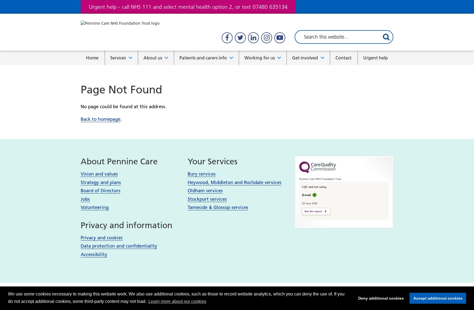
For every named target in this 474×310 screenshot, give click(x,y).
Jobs (85, 199)
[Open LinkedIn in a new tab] (253, 37)
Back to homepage (100, 119)
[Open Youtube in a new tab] (279, 37)
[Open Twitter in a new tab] (240, 37)
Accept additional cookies (436, 298)
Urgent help (375, 58)
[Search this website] (386, 37)
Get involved (305, 58)
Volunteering (95, 207)
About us (152, 58)
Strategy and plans (101, 182)
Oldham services (205, 190)
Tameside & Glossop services (218, 207)
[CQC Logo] (317, 172)
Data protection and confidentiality (119, 246)
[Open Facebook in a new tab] (227, 37)
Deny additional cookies (379, 298)
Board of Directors (100, 190)
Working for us (259, 58)
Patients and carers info (203, 58)
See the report (313, 211)
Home (92, 58)
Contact (343, 58)
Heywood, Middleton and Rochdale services (234, 182)
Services (118, 58)
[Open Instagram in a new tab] (266, 37)
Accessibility (94, 254)
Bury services (202, 174)
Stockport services (207, 199)
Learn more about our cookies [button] (177, 301)
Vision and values (99, 174)
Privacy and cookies (102, 237)
